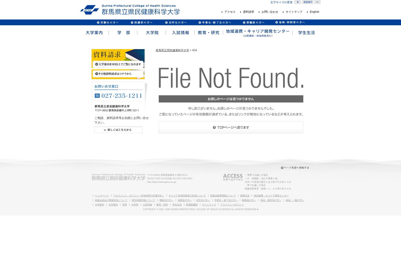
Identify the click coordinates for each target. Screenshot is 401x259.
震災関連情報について (143, 200)
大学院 (151, 32)
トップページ (102, 195)
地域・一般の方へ (295, 200)
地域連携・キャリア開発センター (271, 195)
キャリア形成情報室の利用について (187, 195)
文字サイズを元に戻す (308, 2)
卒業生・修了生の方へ (226, 200)
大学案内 (94, 32)
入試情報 (179, 32)
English (314, 12)
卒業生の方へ (215, 22)
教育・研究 (208, 32)
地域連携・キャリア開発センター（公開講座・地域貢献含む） (257, 32)
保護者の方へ (141, 22)
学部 (122, 32)
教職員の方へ (253, 22)
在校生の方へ (176, 22)
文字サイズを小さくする (317, 2)
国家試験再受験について (223, 195)
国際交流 (244, 195)
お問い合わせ (270, 12)
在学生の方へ (203, 200)
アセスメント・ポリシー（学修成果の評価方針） (138, 195)
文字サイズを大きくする (297, 2)
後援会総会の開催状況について (111, 200)
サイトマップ (294, 12)
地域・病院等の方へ (270, 200)
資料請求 (248, 12)
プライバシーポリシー (232, 204)
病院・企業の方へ (289, 22)
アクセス (230, 12)
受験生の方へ (107, 22)
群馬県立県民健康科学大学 (172, 50)
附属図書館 (192, 204)
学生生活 (306, 32)
